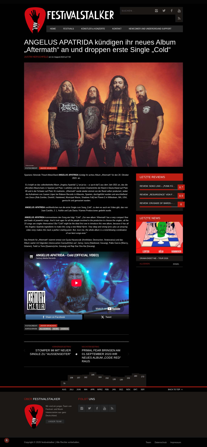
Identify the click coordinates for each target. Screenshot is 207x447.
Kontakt (117, 29)
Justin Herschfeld (36, 56)
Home (53, 29)
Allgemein (45, 329)
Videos (64, 329)
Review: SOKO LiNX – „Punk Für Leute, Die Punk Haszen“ (159, 186)
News (55, 329)
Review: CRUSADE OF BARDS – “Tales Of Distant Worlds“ (159, 203)
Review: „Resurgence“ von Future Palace (159, 194)
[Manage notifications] (6, 440)
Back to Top (174, 389)
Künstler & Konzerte (93, 29)
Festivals (68, 29)
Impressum (175, 442)
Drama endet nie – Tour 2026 (154, 258)
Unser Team (55, 421)
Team (148, 442)
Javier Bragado (48, 168)
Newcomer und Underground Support (150, 29)
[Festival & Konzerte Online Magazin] (80, 14)
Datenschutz (161, 442)
